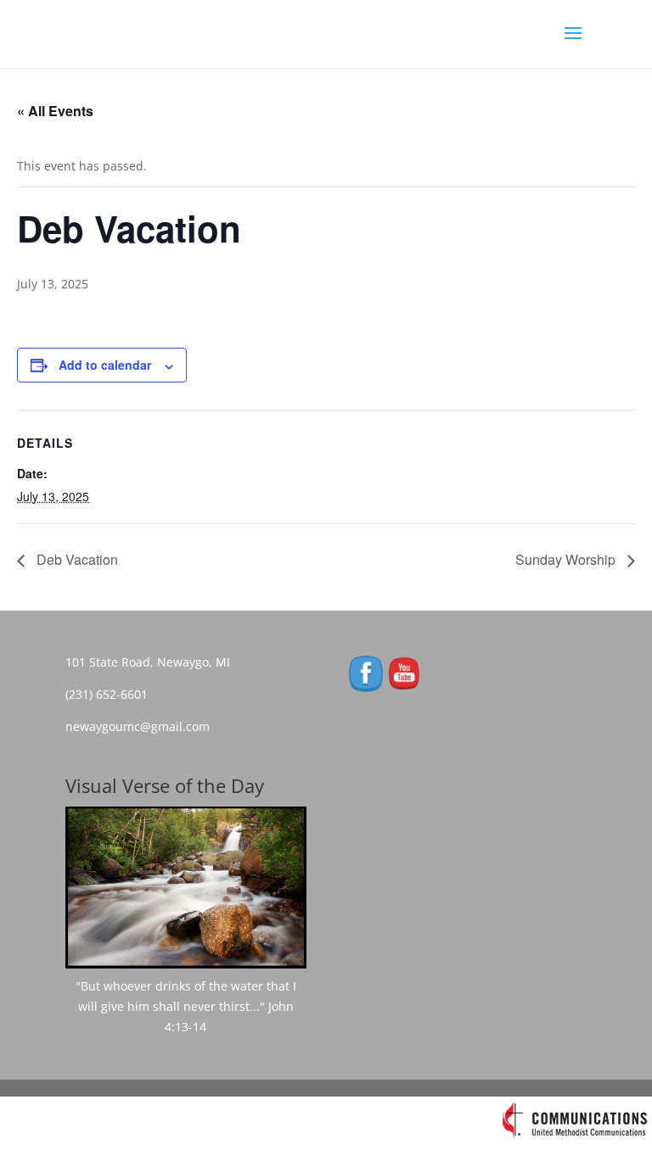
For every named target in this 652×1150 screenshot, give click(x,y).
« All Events (55, 110)
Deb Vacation (75, 559)
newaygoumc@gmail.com (142, 726)
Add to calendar (105, 364)
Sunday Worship (567, 559)
